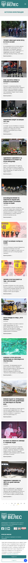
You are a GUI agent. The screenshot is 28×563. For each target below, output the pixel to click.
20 (18, 503)
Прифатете (14, 556)
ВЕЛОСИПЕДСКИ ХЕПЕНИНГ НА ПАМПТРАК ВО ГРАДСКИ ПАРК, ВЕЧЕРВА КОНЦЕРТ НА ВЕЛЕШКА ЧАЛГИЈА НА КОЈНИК (12, 200)
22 (24, 503)
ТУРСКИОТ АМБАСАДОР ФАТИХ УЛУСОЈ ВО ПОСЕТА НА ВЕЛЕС (13, 41)
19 (15, 503)
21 (21, 503)
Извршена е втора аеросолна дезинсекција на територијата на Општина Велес (13, 359)
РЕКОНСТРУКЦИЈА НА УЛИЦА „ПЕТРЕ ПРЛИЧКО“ (13, 318)
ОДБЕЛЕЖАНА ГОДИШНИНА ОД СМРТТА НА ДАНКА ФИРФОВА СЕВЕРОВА (12, 482)
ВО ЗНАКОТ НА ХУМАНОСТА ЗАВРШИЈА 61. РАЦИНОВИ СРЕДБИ (13, 441)
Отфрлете (14, 560)
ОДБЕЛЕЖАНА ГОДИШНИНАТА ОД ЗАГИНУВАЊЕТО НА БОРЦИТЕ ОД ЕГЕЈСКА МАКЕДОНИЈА (12, 159)
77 (13, 505)
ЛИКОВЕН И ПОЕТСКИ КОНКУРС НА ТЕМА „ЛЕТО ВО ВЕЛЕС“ (12, 280)
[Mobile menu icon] (25, 4)
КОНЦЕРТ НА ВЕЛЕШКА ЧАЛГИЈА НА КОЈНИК (13, 242)
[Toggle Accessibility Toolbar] (25, 560)
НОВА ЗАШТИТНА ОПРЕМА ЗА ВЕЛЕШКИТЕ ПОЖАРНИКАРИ (11, 81)
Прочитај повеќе (7, 56)
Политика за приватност (12, 553)
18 (11, 503)
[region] (14, 551)
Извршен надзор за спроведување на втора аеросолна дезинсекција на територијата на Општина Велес (13, 401)
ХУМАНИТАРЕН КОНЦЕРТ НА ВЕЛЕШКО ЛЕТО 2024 (13, 120)
